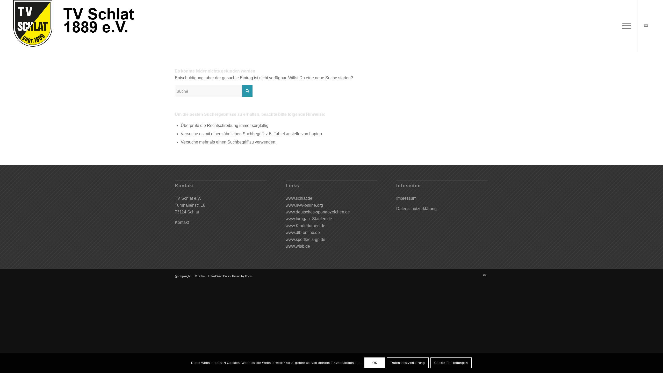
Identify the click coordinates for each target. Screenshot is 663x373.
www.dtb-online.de (303, 232)
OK (374, 363)
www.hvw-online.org (304, 205)
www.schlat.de (299, 198)
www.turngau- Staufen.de (309, 219)
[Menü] (625, 26)
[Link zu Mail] (646, 26)
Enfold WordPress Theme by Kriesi (230, 276)
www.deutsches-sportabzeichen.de (318, 212)
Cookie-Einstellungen (451, 363)
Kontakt (182, 222)
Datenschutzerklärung (416, 208)
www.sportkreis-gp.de (305, 239)
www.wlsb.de (298, 246)
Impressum (406, 198)
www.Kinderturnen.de (305, 226)
